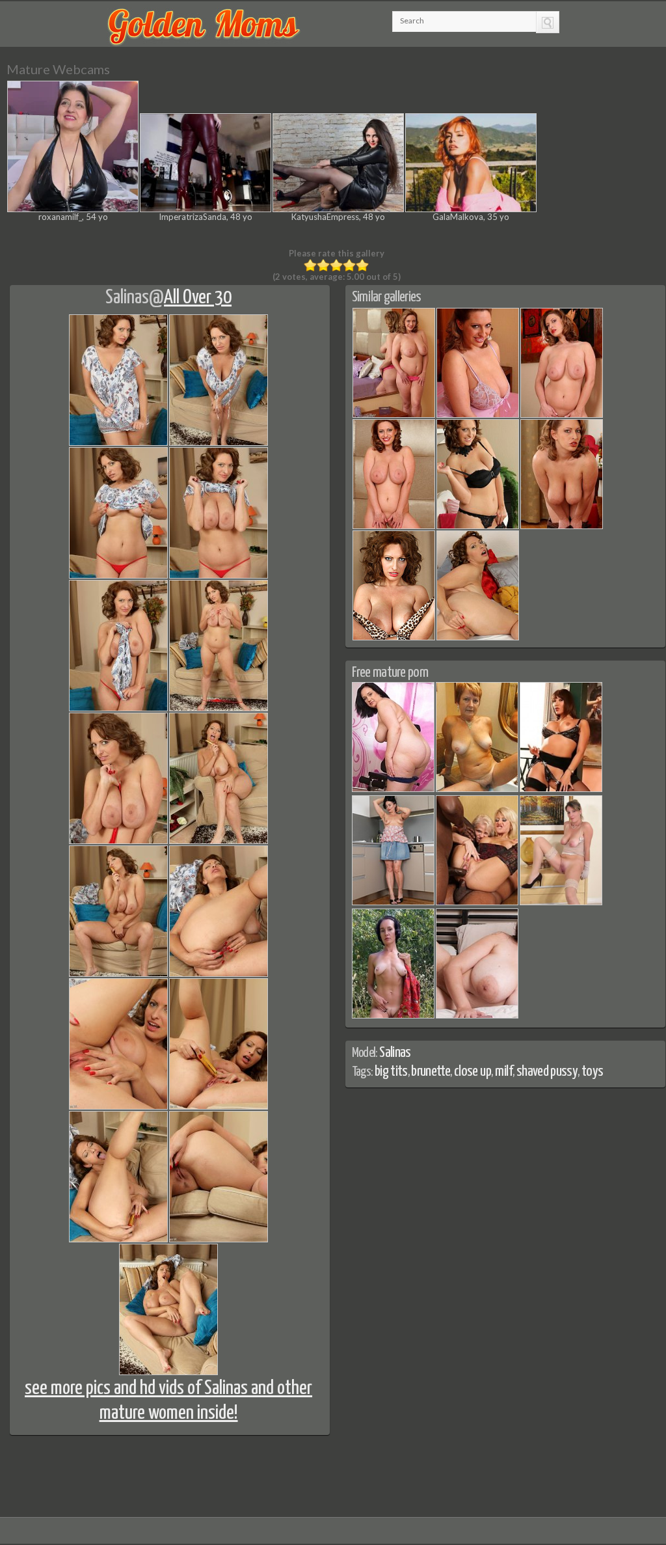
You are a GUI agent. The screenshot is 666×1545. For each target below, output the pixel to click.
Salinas (127, 297)
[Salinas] (394, 415)
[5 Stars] (362, 265)
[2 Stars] (323, 265)
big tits (391, 1071)
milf (504, 1071)
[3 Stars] (336, 265)
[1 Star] (310, 265)
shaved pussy (547, 1071)
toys (592, 1071)
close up (472, 1071)
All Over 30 (198, 297)
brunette (430, 1071)
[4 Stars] (349, 265)
